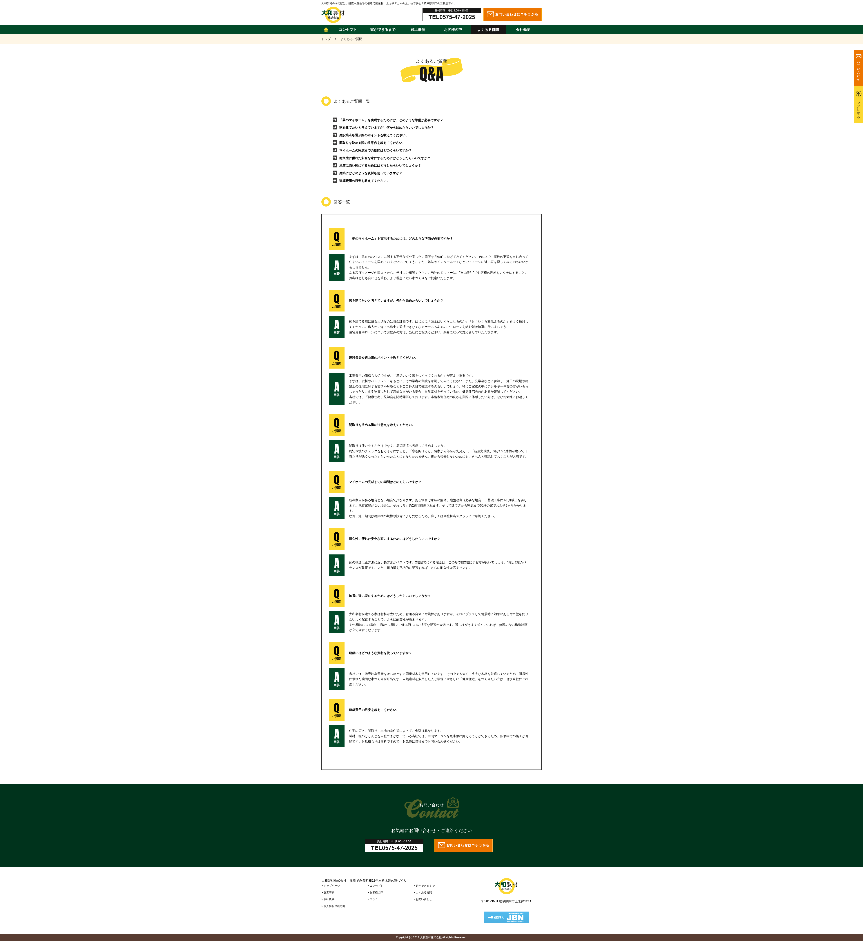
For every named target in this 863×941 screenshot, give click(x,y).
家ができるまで (383, 29)
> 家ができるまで (424, 885)
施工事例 (418, 29)
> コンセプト (375, 885)
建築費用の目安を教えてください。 (364, 180)
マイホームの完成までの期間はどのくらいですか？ (375, 150)
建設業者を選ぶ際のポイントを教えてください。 (374, 135)
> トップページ (330, 885)
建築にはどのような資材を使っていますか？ (370, 173)
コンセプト (348, 29)
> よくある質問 (423, 892)
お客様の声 (453, 29)
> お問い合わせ (423, 899)
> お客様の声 (375, 892)
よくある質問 (488, 29)
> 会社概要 (327, 899)
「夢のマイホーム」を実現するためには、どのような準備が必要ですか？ (391, 120)
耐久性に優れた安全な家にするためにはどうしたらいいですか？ (385, 158)
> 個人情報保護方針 (333, 906)
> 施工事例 (327, 892)
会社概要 (523, 29)
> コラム (372, 899)
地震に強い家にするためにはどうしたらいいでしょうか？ (380, 165)
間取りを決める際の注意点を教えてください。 (372, 143)
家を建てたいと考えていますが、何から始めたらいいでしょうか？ (386, 127)
